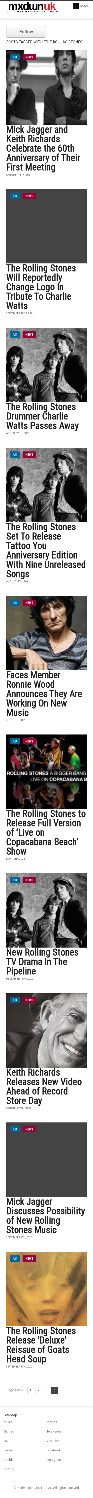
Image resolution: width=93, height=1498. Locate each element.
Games (9, 1431)
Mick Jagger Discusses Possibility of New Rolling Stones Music (45, 1215)
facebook (54, 1450)
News (29, 57)
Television (54, 1431)
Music (8, 1422)
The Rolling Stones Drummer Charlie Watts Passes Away (42, 416)
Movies (52, 1422)
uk (15, 57)
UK (6, 1441)
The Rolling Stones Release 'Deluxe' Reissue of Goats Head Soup (41, 1345)
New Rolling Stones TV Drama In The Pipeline (42, 962)
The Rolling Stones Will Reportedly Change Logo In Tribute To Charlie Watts (41, 287)
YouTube (53, 1441)
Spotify (9, 1469)
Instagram (54, 1460)
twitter (8, 1450)
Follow (26, 31)
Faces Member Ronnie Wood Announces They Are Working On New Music (44, 693)
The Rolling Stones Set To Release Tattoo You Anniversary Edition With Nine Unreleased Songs (46, 550)
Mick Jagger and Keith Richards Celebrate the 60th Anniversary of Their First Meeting (43, 148)
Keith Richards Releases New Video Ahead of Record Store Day (44, 1086)
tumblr (8, 1460)
